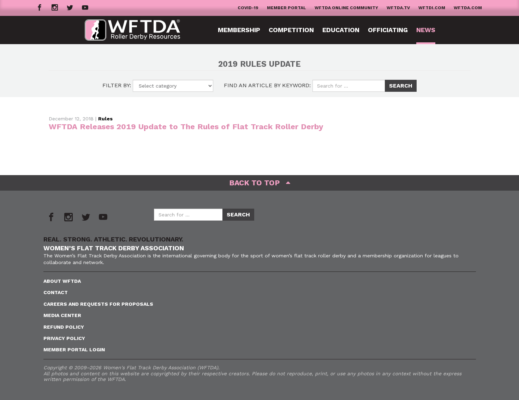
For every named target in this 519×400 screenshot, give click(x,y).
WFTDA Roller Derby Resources (138, 30)
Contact (55, 292)
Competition (291, 30)
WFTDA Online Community (346, 7)
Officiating (388, 30)
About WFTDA (62, 281)
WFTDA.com (468, 7)
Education (340, 30)
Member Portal (286, 7)
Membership (239, 30)
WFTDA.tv (398, 7)
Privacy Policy (64, 338)
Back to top (257, 182)
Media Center (62, 315)
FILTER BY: (116, 85)
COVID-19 (248, 7)
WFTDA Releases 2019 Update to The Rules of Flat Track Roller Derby (186, 126)
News (425, 30)
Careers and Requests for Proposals (98, 304)
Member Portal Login (74, 349)
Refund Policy (63, 327)
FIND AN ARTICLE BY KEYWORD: (267, 85)
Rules (105, 118)
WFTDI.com (431, 7)
